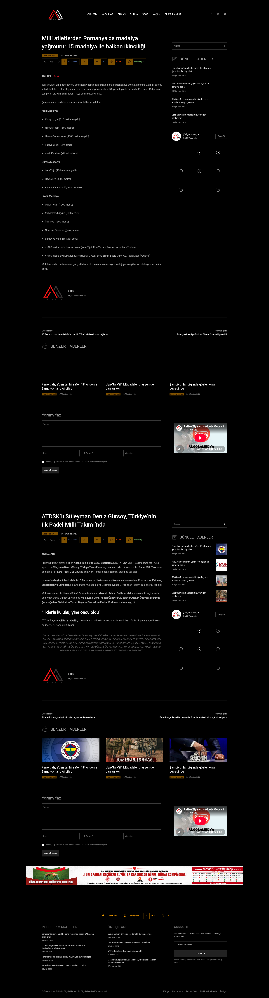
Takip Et (221, 136)
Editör (71, 291)
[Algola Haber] (59, 14)
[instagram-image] (181, 152)
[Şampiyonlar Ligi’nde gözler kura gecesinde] (198, 367)
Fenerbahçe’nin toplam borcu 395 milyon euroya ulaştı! (66, 956)
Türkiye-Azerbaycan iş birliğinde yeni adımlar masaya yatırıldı (190, 101)
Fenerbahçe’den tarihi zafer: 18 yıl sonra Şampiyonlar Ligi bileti (191, 69)
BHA (56, 76)
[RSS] (147, 916)
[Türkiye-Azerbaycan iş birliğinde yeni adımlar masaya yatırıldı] (221, 102)
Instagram (134, 915)
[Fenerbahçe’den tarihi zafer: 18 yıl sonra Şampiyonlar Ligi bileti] (221, 71)
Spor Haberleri (50, 55)
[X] (218, 14)
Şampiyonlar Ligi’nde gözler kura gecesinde (192, 386)
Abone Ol (200, 953)
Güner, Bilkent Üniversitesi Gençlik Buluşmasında (129, 933)
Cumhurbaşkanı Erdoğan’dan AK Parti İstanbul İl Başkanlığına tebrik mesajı (63, 947)
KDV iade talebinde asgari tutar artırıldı (125, 951)
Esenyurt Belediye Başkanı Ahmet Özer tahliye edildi (202, 334)
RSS (153, 915)
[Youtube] (224, 14)
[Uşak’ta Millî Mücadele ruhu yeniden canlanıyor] (221, 118)
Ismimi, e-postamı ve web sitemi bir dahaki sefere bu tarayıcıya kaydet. (76, 461)
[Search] (224, 46)
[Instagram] (211, 14)
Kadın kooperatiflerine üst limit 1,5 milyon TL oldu (64, 965)
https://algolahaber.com (77, 295)
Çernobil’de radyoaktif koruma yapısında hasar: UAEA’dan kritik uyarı (68, 935)
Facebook (112, 915)
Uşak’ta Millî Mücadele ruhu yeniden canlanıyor (131, 386)
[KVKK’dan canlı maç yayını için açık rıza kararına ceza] (221, 87)
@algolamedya (191, 134)
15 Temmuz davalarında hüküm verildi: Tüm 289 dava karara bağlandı (75, 334)
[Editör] (53, 293)
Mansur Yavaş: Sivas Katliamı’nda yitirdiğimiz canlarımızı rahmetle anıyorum (133, 961)
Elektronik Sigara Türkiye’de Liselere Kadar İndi (129, 942)
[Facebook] (205, 14)
